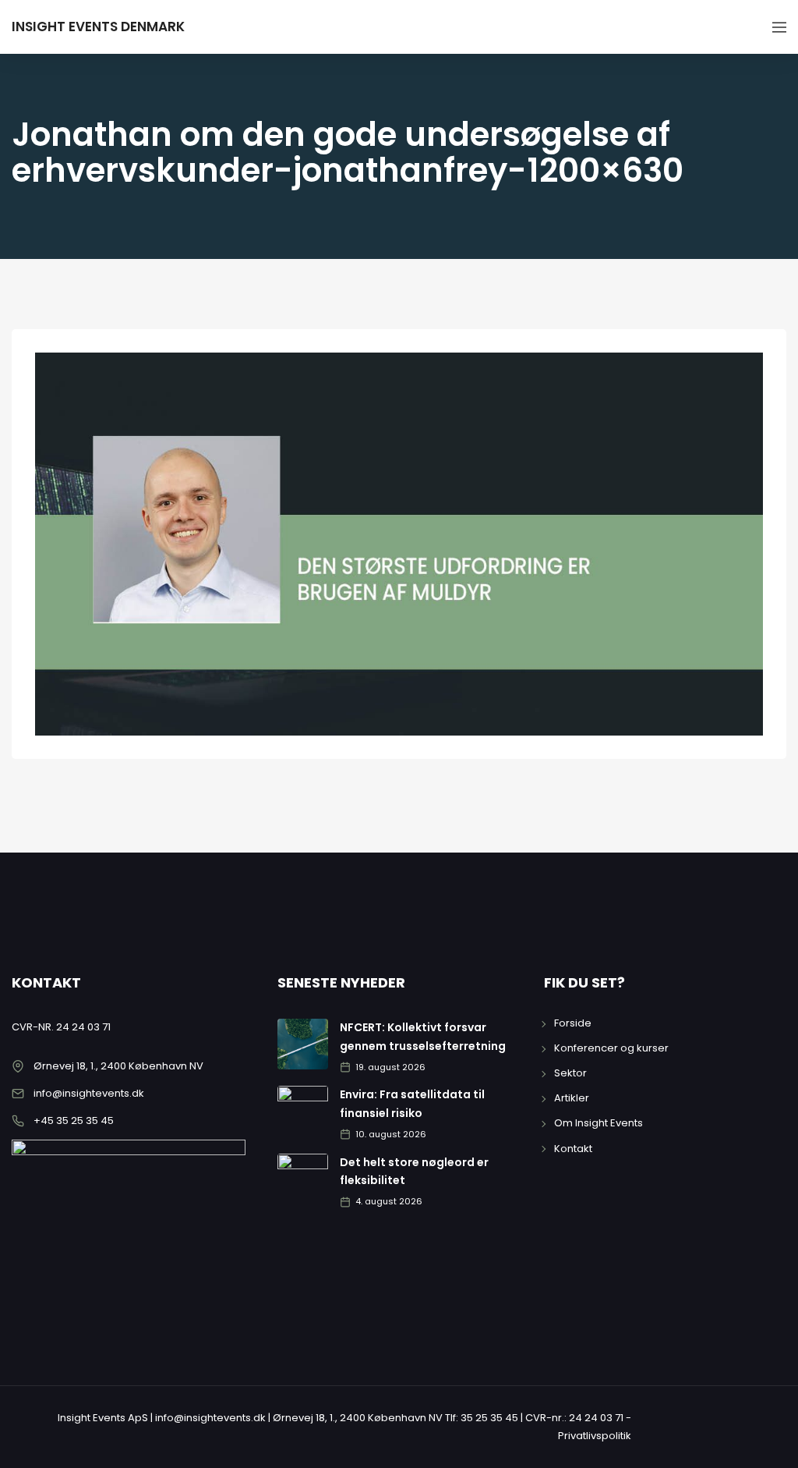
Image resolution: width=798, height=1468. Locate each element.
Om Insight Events (598, 1122)
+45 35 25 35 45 (74, 1120)
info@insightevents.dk (89, 1093)
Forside (572, 1023)
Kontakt (573, 1148)
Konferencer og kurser (611, 1048)
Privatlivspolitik (594, 1435)
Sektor (570, 1073)
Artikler (571, 1097)
